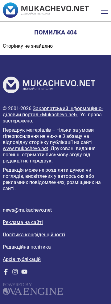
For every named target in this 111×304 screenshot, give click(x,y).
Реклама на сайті (23, 222)
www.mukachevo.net (25, 148)
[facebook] (6, 273)
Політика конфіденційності (34, 235)
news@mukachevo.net (27, 210)
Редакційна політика (27, 247)
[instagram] (15, 273)
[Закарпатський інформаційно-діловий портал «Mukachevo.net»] (46, 10)
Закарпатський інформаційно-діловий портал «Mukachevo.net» (53, 112)
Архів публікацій (22, 259)
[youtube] (24, 273)
